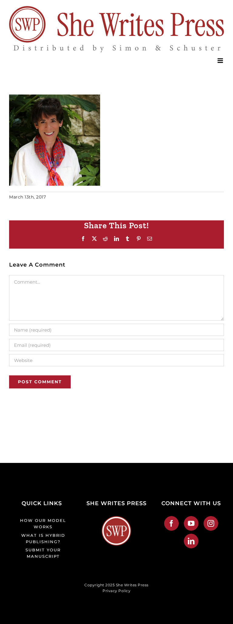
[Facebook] (171, 523)
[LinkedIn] (191, 541)
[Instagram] (211, 523)
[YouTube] (191, 523)
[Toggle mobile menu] (221, 60)
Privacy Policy (116, 590)
